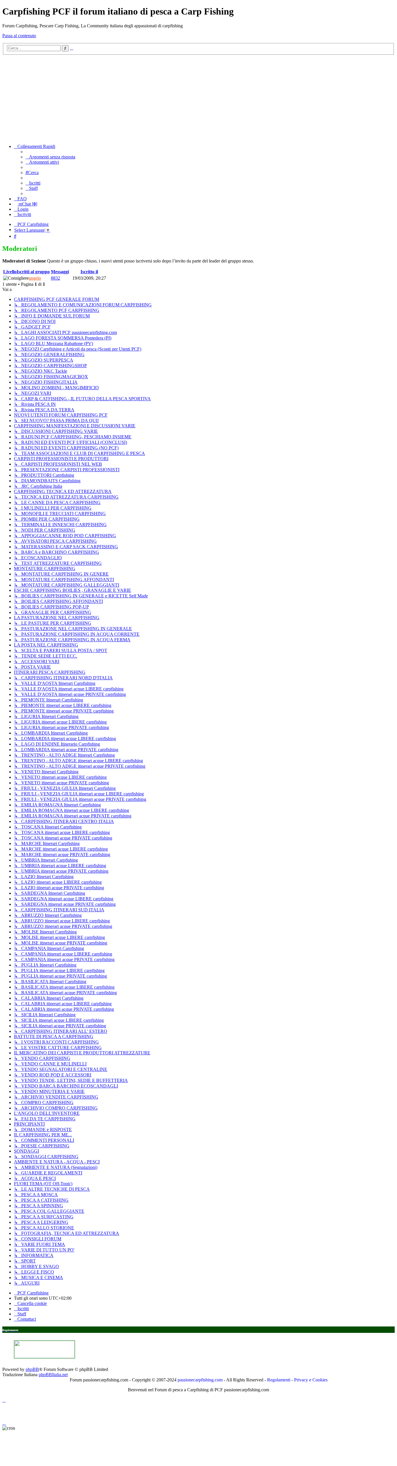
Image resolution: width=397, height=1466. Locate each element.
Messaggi (60, 271)
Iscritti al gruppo (33, 271)
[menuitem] (50, 156)
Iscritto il (89, 271)
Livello (10, 271)
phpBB (32, 1369)
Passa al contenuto (19, 35)
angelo (35, 278)
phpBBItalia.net (53, 1374)
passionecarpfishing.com (200, 1379)
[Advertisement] (198, 98)
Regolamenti (278, 1379)
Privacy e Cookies (311, 1379)
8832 (55, 278)
